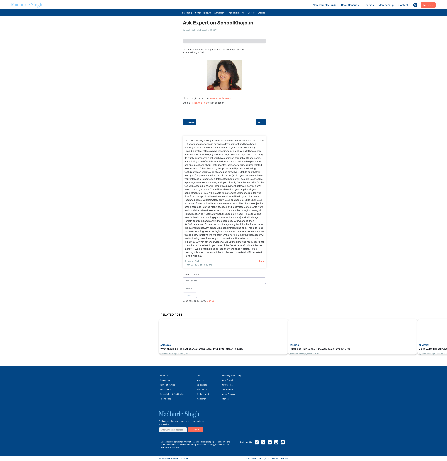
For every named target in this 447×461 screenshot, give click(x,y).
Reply (261, 261)
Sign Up (210, 301)
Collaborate (201, 385)
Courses (369, 5)
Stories (261, 13)
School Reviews (203, 13)
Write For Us (201, 389)
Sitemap (225, 399)
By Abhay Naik (192, 261)
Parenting (187, 13)
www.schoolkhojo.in (220, 98)
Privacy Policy (166, 389)
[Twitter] (263, 442)
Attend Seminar (228, 394)
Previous (191, 122)
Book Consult (349, 5)
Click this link (199, 102)
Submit (196, 430)
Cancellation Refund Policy (172, 394)
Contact (403, 5)
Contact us (165, 380)
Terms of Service (167, 385)
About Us (164, 375)
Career (251, 13)
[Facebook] (257, 442)
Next (259, 122)
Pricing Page (165, 399)
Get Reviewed (202, 394)
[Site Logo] (26, 5)
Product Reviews (236, 13)
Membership (386, 5)
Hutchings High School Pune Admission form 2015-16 (320, 349)
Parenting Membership (231, 375)
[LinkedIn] (270, 442)
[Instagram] (276, 442)
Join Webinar (227, 389)
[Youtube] (283, 442)
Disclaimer (201, 399)
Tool (198, 375)
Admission (219, 13)
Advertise (200, 380)
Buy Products (227, 385)
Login (190, 295)
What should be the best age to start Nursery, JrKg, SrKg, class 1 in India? (201, 349)
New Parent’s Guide (325, 5)
